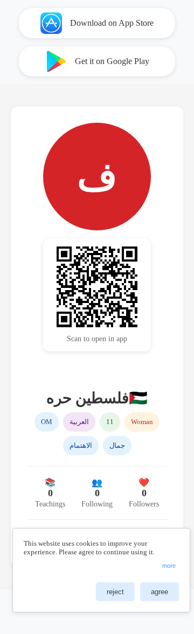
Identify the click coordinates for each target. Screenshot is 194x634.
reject (115, 592)
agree (159, 592)
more (169, 565)
